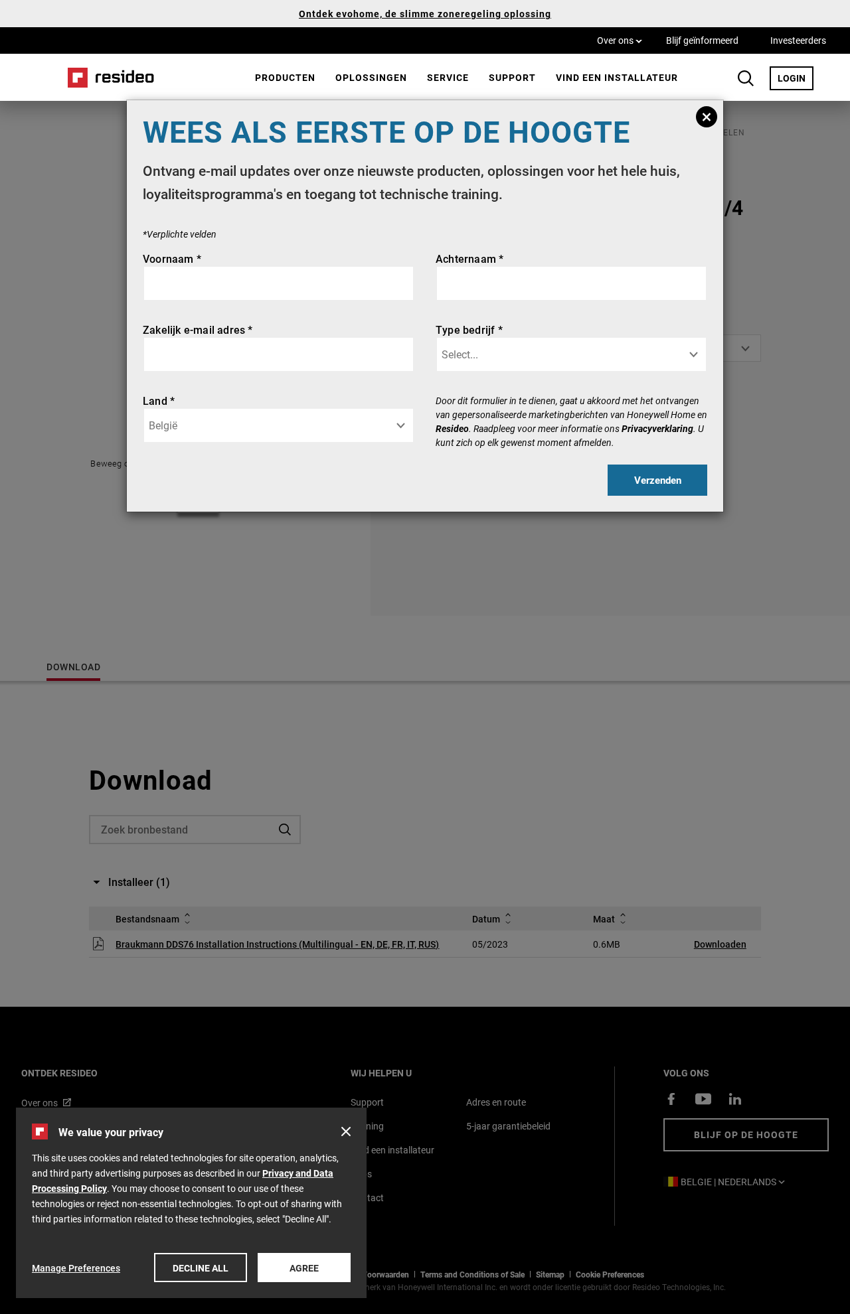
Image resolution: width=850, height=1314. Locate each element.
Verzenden (657, 479)
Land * (159, 400)
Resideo (452, 428)
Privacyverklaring (657, 428)
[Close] (706, 116)
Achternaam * (469, 258)
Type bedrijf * (469, 329)
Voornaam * (172, 258)
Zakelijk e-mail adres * (198, 329)
